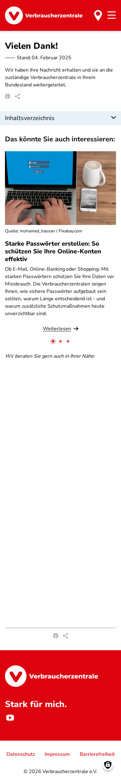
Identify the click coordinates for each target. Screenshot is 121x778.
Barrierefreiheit (97, 754)
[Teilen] (17, 96)
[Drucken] (7, 96)
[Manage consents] (107, 764)
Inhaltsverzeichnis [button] (30, 118)
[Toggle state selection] (98, 15)
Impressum (57, 754)
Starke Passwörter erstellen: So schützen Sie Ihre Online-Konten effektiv (53, 251)
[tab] (53, 341)
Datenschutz (21, 754)
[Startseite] (44, 15)
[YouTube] (10, 718)
